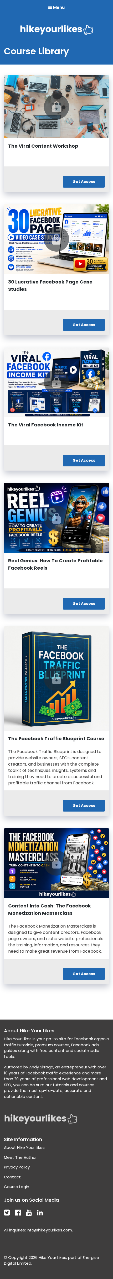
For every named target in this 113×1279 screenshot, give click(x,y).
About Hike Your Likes (24, 1147)
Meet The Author (20, 1157)
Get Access (84, 181)
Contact (12, 1177)
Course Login (16, 1186)
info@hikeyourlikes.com (49, 1230)
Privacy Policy (17, 1167)
